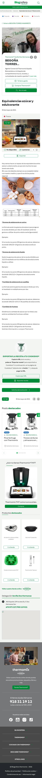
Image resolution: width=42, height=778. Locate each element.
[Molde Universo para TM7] (11, 560)
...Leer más (32, 76)
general (15, 11)
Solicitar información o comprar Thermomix (17, 329)
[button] (38, 2)
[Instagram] (24, 719)
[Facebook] (11, 719)
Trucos (7, 432)
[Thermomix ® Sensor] (30, 560)
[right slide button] (38, 453)
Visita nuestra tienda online (20, 7)
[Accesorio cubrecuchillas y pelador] (11, 527)
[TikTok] (31, 719)
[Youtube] (17, 719)
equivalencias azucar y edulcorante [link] (29, 11)
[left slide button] (4, 453)
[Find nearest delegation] (3, 2)
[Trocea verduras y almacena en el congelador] (30, 422)
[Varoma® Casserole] (30, 527)
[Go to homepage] (21, 3)
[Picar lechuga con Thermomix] (11, 422)
